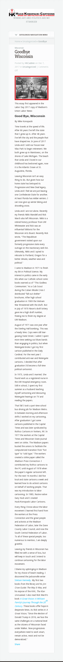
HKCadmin (30, 63)
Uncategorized (29, 41)
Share (17, 644)
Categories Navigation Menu (33, 35)
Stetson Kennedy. (23, 580)
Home (17, 41)
